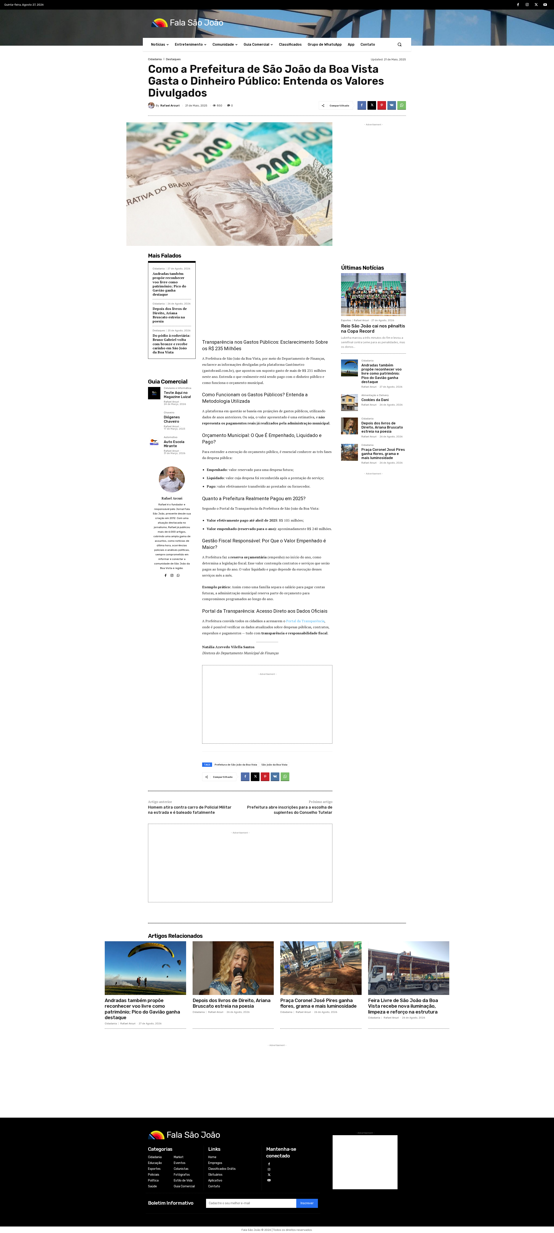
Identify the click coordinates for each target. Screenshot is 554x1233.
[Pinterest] (381, 105)
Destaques (173, 59)
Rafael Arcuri (170, 105)
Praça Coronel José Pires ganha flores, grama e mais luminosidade (383, 454)
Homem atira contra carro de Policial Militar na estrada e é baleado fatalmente (190, 810)
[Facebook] (518, 5)
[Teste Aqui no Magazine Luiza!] (154, 393)
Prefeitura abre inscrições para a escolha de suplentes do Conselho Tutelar (289, 810)
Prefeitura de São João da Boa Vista (236, 764)
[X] (536, 5)
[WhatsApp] (401, 105)
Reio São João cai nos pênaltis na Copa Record (373, 328)
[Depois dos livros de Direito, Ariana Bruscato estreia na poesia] (349, 425)
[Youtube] (545, 5)
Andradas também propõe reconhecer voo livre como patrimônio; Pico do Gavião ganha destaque (169, 284)
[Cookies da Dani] (349, 402)
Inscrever (307, 1203)
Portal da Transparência (305, 621)
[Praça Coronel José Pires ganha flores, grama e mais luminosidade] (349, 452)
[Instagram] (527, 5)
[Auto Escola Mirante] (154, 442)
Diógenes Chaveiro (172, 419)
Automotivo (170, 437)
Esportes (346, 320)
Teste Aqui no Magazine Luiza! (177, 395)
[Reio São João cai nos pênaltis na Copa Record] (373, 294)
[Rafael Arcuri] (152, 105)
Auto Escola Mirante (174, 444)
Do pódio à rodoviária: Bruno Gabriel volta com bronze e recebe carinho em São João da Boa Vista (171, 344)
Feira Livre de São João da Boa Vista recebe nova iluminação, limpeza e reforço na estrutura (403, 1006)
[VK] (391, 105)
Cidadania (155, 59)
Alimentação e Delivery (375, 395)
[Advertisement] (267, 298)
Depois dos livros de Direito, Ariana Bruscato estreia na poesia (170, 315)
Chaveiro (169, 412)
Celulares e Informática (177, 388)
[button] (399, 44)
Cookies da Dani (375, 400)
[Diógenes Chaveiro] (154, 417)
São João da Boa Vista (274, 764)
